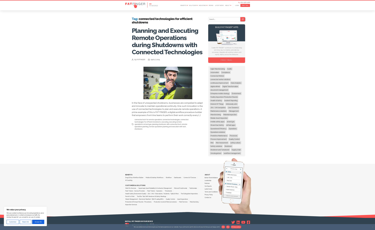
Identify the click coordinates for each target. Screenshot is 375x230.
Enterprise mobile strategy (220, 93)
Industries (202, 5)
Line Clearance (233, 108)
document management (219, 90)
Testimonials (193, 188)
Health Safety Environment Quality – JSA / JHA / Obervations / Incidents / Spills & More (152, 193)
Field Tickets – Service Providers (135, 191)
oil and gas (230, 122)
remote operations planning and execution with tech (167, 127)
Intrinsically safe (231, 104)
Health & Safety (216, 100)
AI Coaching (128, 180)
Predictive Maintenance (219, 136)
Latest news (219, 5)
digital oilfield (215, 86)
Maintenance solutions (218, 111)
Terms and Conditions (211, 192)
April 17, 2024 (155, 60)
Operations (233, 129)
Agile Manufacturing (218, 69)
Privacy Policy (209, 194)
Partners (207, 183)
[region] (25, 216)
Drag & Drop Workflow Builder (134, 177)
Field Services (183, 202)
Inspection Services (131, 204)
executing (164, 122)
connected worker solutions (220, 79)
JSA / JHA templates (218, 108)
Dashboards (177, 177)
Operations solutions (218, 132)
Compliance (225, 72)
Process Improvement (218, 139)
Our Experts (208, 186)
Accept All (38, 222)
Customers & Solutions (135, 185)
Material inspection (230, 115)
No (228, 227)
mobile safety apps (217, 122)
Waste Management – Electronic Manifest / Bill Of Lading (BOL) (144, 199)
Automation (215, 72)
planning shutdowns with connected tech (166, 124)
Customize (12, 222)
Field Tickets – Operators (154, 191)
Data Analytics (236, 83)
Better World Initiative (211, 177)
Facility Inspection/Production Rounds (224, 97)
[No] (373, 227)
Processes (233, 136)
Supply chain (236, 150)
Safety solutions (216, 146)
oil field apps (230, 125)
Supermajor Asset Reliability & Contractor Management (155, 188)
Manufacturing (216, 115)
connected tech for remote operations (148, 120)
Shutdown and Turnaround (220, 150)
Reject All (25, 222)
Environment (236, 93)
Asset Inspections (182, 199)
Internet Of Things (217, 104)
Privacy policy (236, 227)
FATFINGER (141, 60)
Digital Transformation (230, 86)
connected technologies (171, 120)
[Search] (242, 19)
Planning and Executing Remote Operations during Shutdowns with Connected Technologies (167, 41)
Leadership (208, 180)
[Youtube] (243, 222)
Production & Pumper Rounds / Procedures (138, 202)
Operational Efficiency (218, 129)
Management (234, 111)
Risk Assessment (222, 143)
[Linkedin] (238, 222)
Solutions (192, 5)
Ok (223, 227)
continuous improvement (219, 83)
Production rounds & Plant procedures (165, 202)
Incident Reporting (230, 100)
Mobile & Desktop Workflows (154, 177)
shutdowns (138, 129)
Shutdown (228, 146)
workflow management (232, 153)
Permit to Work (129, 196)
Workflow (169, 177)
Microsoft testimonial (180, 188)
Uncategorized (216, 153)
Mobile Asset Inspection (219, 118)
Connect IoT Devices (189, 177)
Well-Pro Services (130, 188)
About (227, 5)
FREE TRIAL (245, 5)
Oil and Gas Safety (217, 125)
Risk (212, 143)
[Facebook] (248, 222)
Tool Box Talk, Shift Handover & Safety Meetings (151, 196)
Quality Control (234, 139)
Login (237, 5)
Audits (229, 69)
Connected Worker (217, 76)
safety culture (235, 143)
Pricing (211, 5)
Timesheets (168, 191)
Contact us (208, 197)
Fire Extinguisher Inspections (189, 193)
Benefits (183, 5)
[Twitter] (233, 222)
